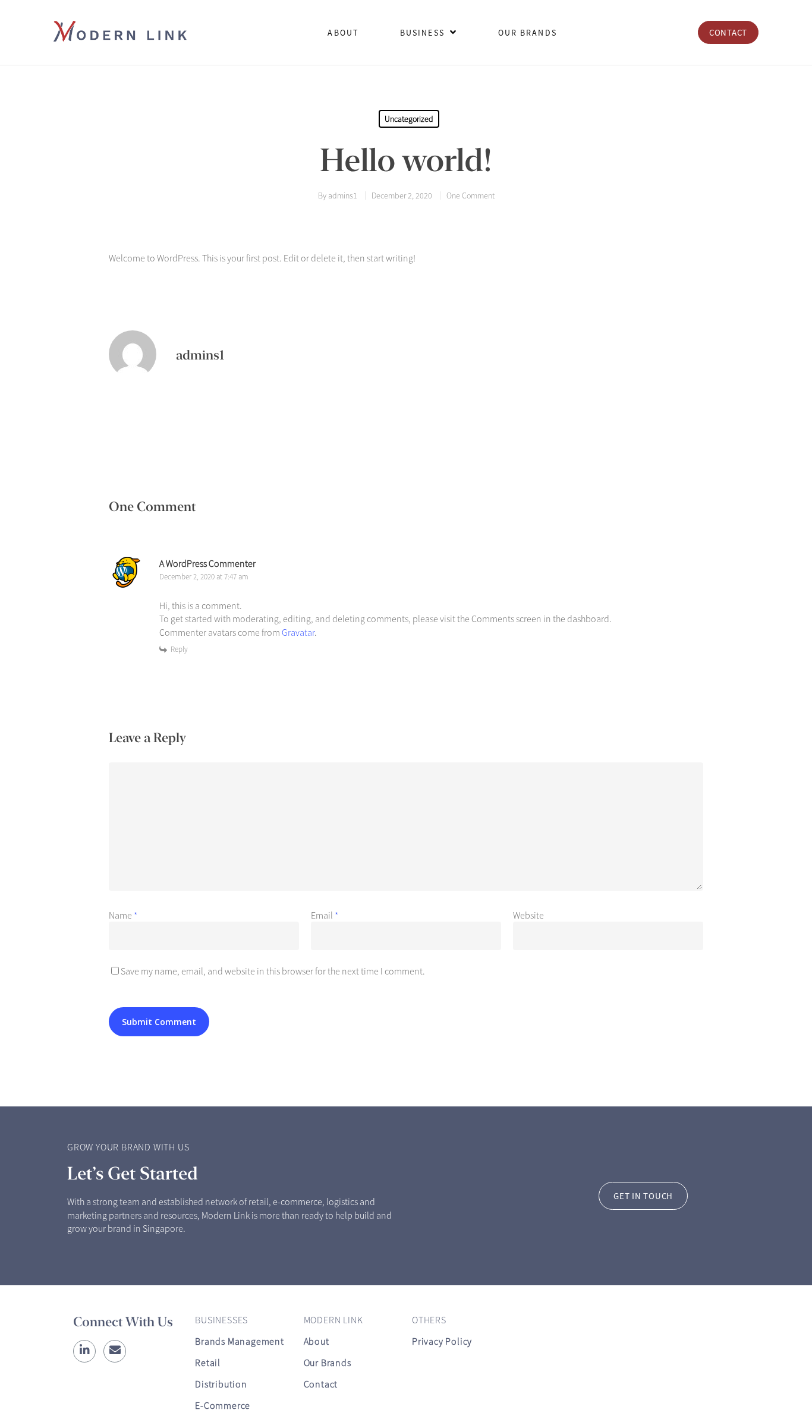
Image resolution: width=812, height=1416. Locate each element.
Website (528, 915)
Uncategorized (409, 118)
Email (324, 915)
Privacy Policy (442, 1341)
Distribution (221, 1384)
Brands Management (239, 1341)
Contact (321, 1384)
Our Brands (327, 1362)
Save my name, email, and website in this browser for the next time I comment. (273, 971)
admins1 (342, 195)
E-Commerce (222, 1405)
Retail (208, 1362)
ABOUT (343, 32)
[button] (728, 32)
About (316, 1341)
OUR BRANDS (527, 32)
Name (123, 915)
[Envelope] (114, 1351)
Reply (179, 649)
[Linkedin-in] (84, 1351)
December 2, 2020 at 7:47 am (203, 577)
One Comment (470, 195)
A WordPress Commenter (207, 563)
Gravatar (298, 632)
